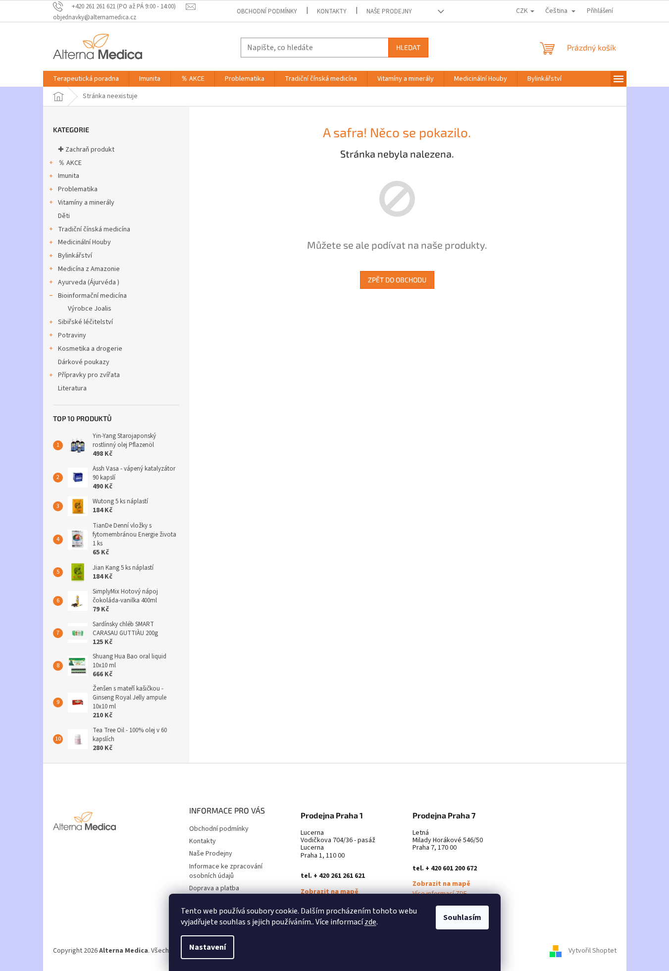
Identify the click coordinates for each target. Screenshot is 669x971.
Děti (64, 216)
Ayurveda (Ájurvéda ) (88, 282)
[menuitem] (86, 79)
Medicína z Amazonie (89, 269)
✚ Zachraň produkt (86, 150)
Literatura (72, 388)
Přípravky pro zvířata (89, 375)
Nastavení (207, 947)
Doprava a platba (214, 888)
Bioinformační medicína (92, 296)
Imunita (68, 176)
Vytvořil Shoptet (592, 951)
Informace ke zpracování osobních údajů (225, 871)
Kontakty (332, 11)
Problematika (78, 189)
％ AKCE (70, 163)
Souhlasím (462, 917)
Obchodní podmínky (267, 11)
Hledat (408, 47)
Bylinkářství (75, 256)
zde (370, 922)
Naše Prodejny (389, 11)
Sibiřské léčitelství (85, 322)
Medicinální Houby (84, 242)
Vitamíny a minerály (86, 203)
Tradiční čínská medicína (94, 229)
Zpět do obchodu (397, 279)
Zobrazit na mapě (330, 892)
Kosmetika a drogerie (90, 349)
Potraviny (72, 335)
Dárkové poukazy (83, 362)
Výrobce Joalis (89, 309)
